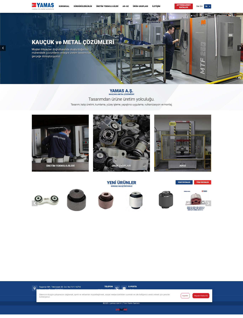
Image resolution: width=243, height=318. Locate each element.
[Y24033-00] (106, 201)
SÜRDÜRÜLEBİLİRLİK (83, 6)
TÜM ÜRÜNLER (202, 182)
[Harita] (35, 288)
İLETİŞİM (156, 6)
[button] (119, 81)
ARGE (182, 165)
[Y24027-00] (166, 201)
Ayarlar (185, 296)
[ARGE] (182, 143)
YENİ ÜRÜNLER (184, 182)
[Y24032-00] (136, 201)
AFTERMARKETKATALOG (184, 6)
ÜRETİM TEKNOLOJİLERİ (107, 6)
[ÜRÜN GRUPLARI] (121, 143)
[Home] (43, 9)
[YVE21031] (196, 201)
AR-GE (126, 6)
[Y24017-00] (47, 201)
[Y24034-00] (76, 201)
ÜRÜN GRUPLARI (140, 6)
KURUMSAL (64, 6)
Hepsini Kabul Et (201, 296)
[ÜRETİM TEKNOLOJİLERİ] (60, 143)
